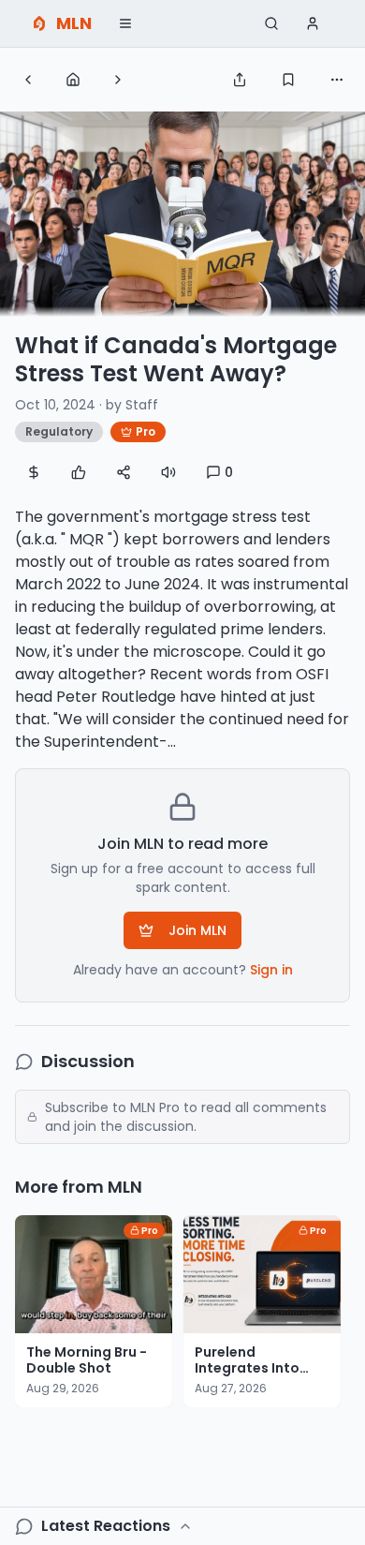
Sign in (271, 969)
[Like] (78, 472)
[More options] (337, 79)
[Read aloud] (168, 472)
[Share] (239, 79)
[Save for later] (288, 79)
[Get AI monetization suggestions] (33, 472)
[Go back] (28, 79)
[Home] (73, 79)
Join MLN (197, 930)
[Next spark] (118, 79)
